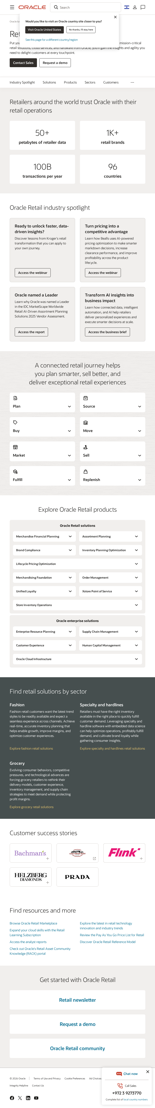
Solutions (49, 82)
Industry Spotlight (22, 82)
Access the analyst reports (28, 942)
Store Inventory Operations (34, 605)
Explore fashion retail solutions (31, 748)
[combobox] (85, 7)
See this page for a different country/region (51, 40)
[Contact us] (142, 7)
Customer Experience (30, 645)
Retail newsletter (77, 1000)
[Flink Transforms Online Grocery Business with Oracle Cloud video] (124, 852)
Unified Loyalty (26, 591)
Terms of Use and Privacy (47, 1078)
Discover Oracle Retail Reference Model (108, 942)
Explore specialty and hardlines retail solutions (112, 748)
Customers (110, 82)
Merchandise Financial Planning (37, 536)
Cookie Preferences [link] (75, 1078)
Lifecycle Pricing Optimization (36, 564)
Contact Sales (23, 63)
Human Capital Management (101, 645)
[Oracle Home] (32, 7)
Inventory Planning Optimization (104, 550)
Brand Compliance (28, 550)
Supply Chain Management (100, 631)
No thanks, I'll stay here (81, 29)
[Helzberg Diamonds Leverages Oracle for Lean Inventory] (31, 877)
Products (70, 82)
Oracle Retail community (77, 1048)
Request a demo (55, 63)
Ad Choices (95, 1078)
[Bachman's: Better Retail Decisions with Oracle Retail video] (31, 853)
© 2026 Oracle (17, 1078)
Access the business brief (107, 332)
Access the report (31, 332)
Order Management (95, 577)
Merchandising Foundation (34, 577)
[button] (12, 7)
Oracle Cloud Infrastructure (33, 659)
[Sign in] (134, 7)
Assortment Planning (96, 536)
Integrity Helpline (19, 1085)
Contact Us (38, 1085)
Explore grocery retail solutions (31, 807)
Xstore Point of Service (97, 591)
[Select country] (126, 7)
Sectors (90, 82)
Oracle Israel (16, 21)
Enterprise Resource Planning (35, 631)
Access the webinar (32, 272)
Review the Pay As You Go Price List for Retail (112, 935)
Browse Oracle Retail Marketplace (33, 923)
